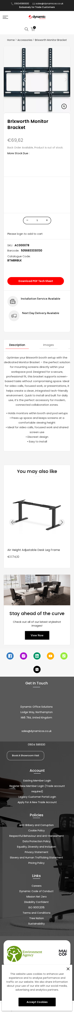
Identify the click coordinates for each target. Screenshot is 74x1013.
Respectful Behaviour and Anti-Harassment (36, 836)
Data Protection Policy (36, 841)
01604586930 (21, 3)
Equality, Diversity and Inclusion (36, 847)
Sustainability (36, 923)
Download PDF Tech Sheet (35, 281)
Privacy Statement (36, 852)
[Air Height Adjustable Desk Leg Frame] (37, 513)
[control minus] (26, 220)
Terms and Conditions (36, 913)
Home (11, 40)
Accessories (24, 40)
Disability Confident (36, 902)
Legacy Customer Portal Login (37, 797)
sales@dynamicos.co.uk (49, 3)
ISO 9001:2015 (36, 907)
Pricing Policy (36, 863)
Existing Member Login (37, 780)
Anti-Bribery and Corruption (36, 825)
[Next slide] (57, 79)
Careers (36, 886)
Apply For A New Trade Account (37, 802)
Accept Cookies (37, 1002)
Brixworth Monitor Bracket (51, 40)
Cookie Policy (36, 830)
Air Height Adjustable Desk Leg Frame (33, 550)
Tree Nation (36, 918)
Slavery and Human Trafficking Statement (36, 857)
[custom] (10, 656)
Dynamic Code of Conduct (36, 891)
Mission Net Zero (36, 896)
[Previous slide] (16, 79)
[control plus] (47, 220)
